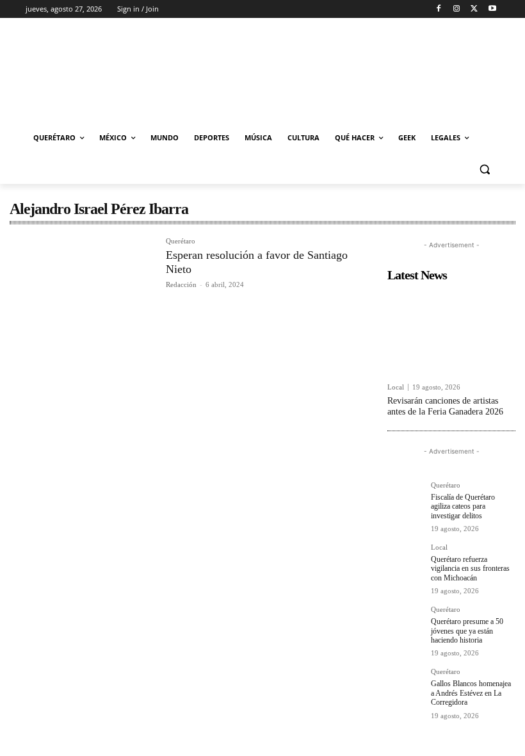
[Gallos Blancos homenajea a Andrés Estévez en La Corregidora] (405, 686)
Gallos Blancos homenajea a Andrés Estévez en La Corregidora (471, 693)
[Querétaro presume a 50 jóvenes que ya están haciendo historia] (405, 624)
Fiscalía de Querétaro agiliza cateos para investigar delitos (463, 506)
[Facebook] (439, 9)
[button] (484, 169)
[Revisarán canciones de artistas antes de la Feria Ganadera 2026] (451, 332)
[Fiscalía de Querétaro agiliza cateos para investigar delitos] (405, 500)
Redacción (181, 284)
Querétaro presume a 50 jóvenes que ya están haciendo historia (467, 631)
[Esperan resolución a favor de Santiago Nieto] (81, 285)
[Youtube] (492, 9)
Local (395, 387)
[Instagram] (456, 9)
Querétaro (180, 241)
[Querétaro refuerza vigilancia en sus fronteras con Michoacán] (405, 562)
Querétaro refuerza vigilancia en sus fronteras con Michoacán (470, 568)
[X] (474, 9)
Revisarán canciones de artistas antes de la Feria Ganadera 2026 (445, 406)
